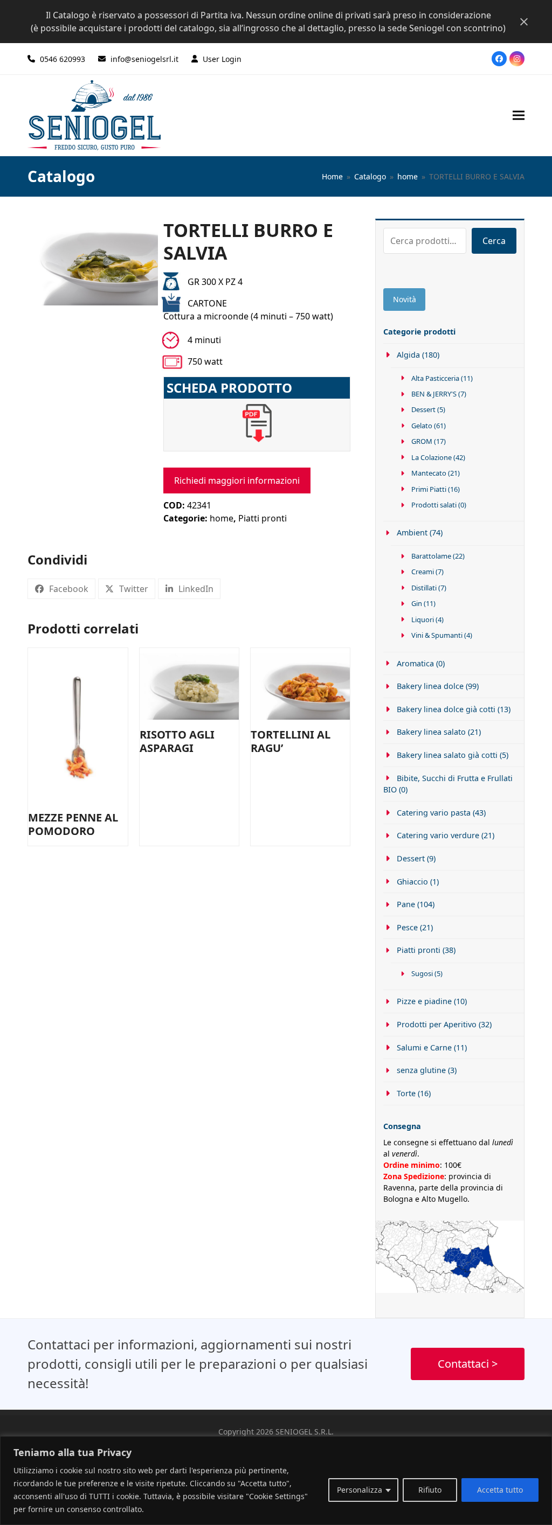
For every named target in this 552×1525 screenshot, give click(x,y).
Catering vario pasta (433, 812)
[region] (276, 1480)
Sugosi (422, 973)
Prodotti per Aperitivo (436, 1024)
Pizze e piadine (424, 1001)
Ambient (412, 532)
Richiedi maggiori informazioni (237, 480)
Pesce (407, 927)
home (221, 518)
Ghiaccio (412, 881)
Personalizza (359, 1490)
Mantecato (428, 473)
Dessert (423, 409)
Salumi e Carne (424, 1047)
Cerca (494, 241)
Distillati (424, 588)
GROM (421, 441)
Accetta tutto (500, 1490)
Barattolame (431, 556)
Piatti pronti (262, 518)
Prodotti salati (434, 505)
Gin (416, 603)
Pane (406, 904)
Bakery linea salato (431, 732)
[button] (519, 115)
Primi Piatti (428, 489)
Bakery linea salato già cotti (447, 755)
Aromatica (415, 663)
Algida (408, 355)
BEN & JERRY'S (434, 394)
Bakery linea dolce (430, 686)
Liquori (422, 619)
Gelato (421, 425)
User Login (222, 59)
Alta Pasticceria (435, 378)
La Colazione (431, 457)
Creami (422, 571)
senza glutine (421, 1070)
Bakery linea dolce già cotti (446, 709)
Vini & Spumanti (437, 635)
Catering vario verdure (438, 835)
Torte (406, 1093)
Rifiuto (429, 1490)
